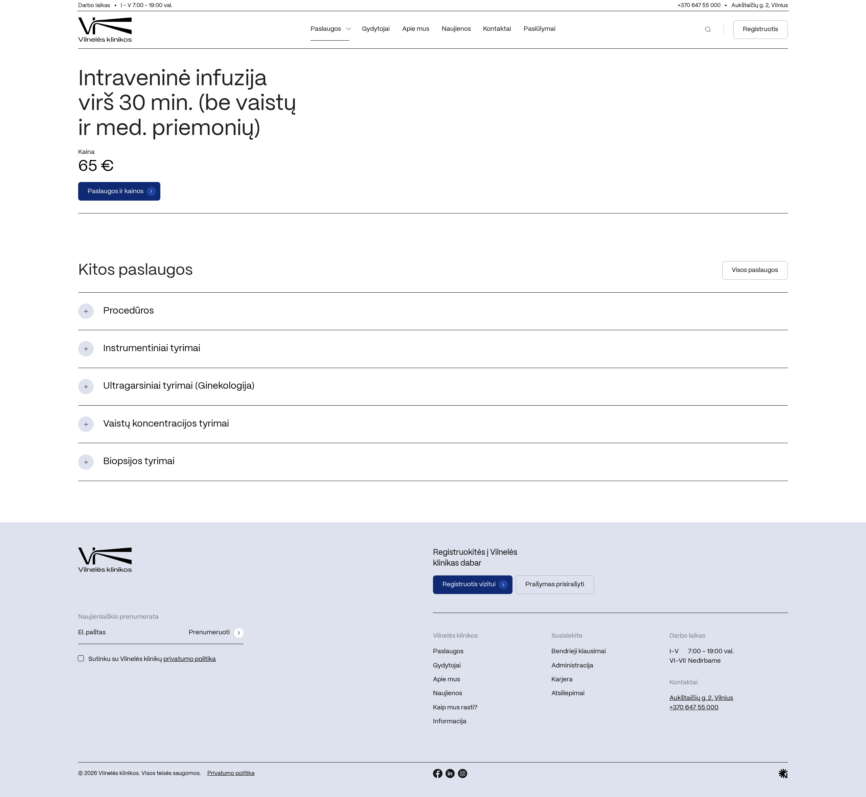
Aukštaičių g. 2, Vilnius (759, 5)
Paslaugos (326, 29)
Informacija (449, 722)
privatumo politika (189, 659)
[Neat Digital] (783, 773)
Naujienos (456, 29)
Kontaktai (497, 29)
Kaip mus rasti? (455, 708)
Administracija (572, 666)
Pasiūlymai (539, 29)
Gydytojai (376, 29)
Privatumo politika (230, 773)
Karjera (562, 680)
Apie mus (415, 29)
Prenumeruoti (209, 633)
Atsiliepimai (568, 693)
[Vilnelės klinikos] (105, 29)
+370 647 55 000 (699, 5)
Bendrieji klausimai (578, 651)
